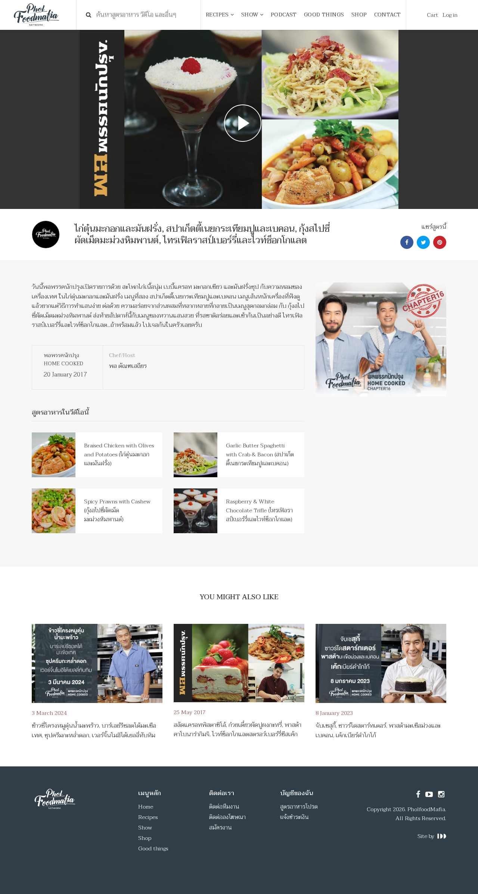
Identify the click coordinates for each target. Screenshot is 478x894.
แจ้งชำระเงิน (294, 817)
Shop (144, 838)
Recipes (148, 817)
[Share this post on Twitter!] (422, 242)
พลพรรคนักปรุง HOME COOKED (63, 359)
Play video (239, 119)
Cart (432, 15)
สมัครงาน (220, 827)
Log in (450, 15)
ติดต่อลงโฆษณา (227, 817)
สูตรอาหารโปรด (299, 807)
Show (145, 827)
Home (145, 807)
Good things (153, 848)
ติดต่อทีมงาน (224, 807)
